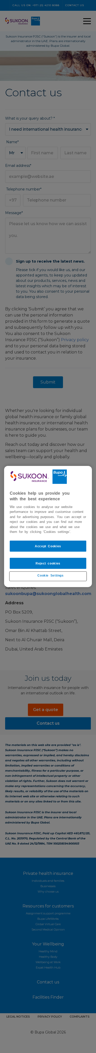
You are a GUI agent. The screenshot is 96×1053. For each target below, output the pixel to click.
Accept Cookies (48, 546)
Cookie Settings (50, 575)
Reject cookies (48, 563)
